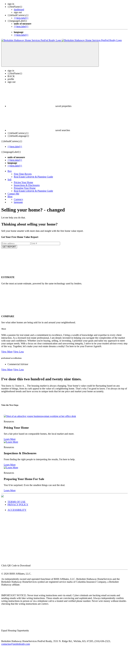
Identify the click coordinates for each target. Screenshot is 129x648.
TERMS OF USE (16, 501)
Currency (18, 199)
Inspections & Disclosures (27, 185)
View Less (18, 351)
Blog (10, 196)
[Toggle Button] (50, 54)
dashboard (19, 9)
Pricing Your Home (23, 182)
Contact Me (13, 193)
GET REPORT (9, 247)
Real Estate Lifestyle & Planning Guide (33, 176)
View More (7, 351)
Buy (10, 171)
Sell (9, 179)
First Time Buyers (23, 174)
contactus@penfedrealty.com (15, 644)
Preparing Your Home (25, 188)
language (18, 202)
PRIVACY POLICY (18, 504)
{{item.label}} (21, 18)
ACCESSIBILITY (17, 510)
